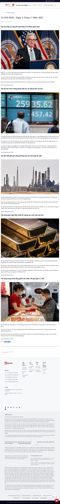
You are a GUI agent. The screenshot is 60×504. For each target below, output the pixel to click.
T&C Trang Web (35, 498)
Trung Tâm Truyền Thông (19, 5)
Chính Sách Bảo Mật (26, 498)
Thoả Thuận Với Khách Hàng (14, 495)
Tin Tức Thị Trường (11, 12)
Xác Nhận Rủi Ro (16, 498)
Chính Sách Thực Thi (37, 495)
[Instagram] (6, 342)
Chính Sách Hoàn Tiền (47, 495)
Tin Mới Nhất (9, 21)
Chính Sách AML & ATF (26, 495)
